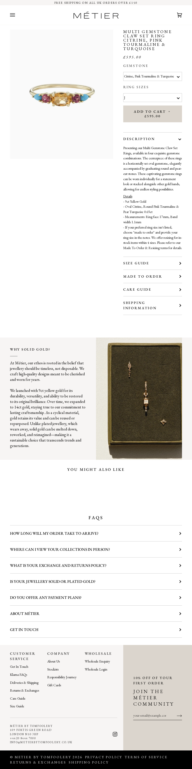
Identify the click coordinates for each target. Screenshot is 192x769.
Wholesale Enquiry (97, 661)
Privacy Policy (103, 757)
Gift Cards (54, 685)
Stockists (52, 669)
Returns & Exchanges (24, 690)
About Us (53, 661)
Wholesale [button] (98, 653)
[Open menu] (17, 15)
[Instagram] (115, 734)
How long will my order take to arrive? (54, 533)
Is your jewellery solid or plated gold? (53, 581)
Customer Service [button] (23, 656)
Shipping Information (140, 305)
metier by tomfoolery (43, 757)
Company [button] (58, 653)
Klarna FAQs (18, 674)
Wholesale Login (96, 669)
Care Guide (137, 289)
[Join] (175, 715)
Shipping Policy (89, 762)
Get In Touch (19, 666)
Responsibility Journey (61, 677)
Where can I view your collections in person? (60, 549)
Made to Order (142, 276)
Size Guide (136, 263)
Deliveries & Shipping (24, 682)
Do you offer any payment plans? (46, 597)
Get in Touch (24, 629)
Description (139, 139)
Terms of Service (146, 757)
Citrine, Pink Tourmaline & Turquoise (149, 76)
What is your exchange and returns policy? (58, 565)
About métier (25, 613)
